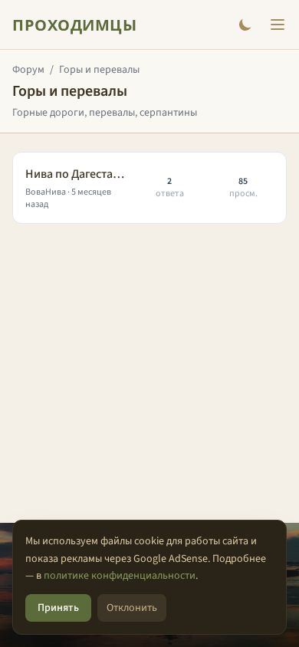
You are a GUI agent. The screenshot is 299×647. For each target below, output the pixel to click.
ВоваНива (45, 192)
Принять (58, 608)
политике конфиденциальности (120, 575)
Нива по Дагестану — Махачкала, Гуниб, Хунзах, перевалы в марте (76, 174)
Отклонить (132, 608)
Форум (28, 69)
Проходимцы (74, 24)
